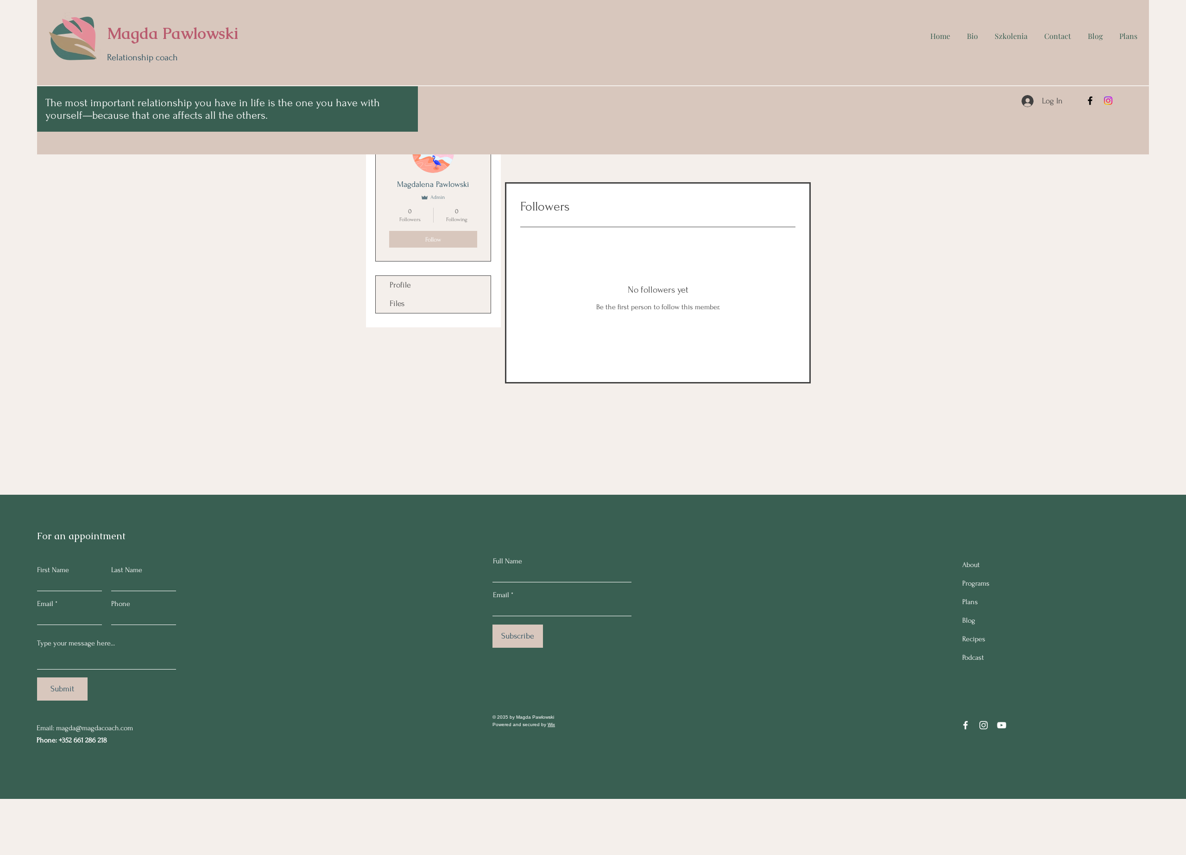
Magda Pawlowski (172, 33)
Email (45, 603)
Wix (551, 724)
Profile (400, 285)
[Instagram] (1108, 100)
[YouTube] (1001, 725)
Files (397, 303)
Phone (120, 603)
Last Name (126, 570)
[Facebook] (1090, 100)
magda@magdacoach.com (94, 728)
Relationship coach (142, 57)
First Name (53, 570)
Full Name (507, 561)
